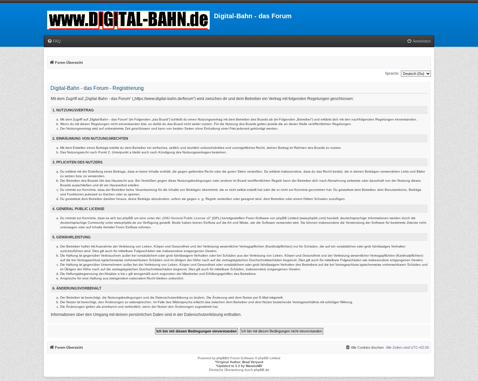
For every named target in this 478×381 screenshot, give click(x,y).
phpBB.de (261, 370)
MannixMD (254, 366)
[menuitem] (53, 41)
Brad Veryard (252, 362)
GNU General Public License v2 (186, 218)
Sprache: (392, 73)
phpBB (222, 358)
